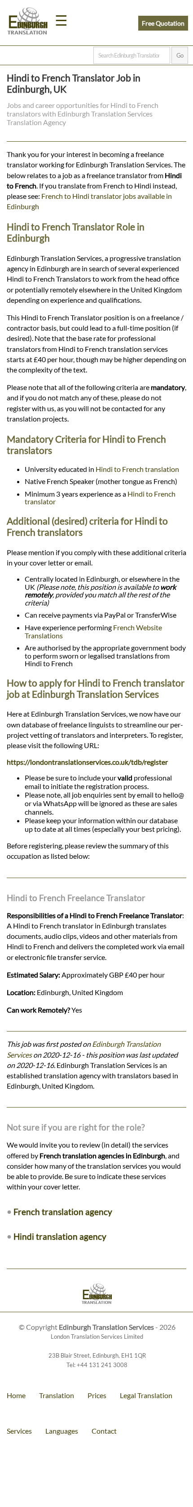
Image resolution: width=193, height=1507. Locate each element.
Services (19, 1430)
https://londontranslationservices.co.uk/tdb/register (87, 762)
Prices (97, 1395)
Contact (104, 1430)
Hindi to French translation (137, 469)
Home (16, 1395)
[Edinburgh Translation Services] (27, 22)
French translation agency (62, 1211)
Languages (61, 1430)
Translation (56, 1395)
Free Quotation (163, 23)
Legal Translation (146, 1395)
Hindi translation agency (59, 1236)
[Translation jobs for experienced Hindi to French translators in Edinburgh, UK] (96, 1295)
